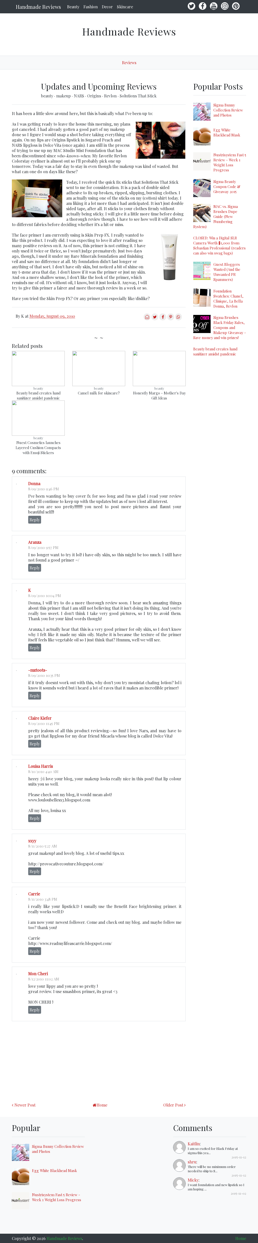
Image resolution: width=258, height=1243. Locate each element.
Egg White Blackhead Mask (226, 132)
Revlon (111, 95)
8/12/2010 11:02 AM (43, 978)
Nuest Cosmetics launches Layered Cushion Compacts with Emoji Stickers (38, 447)
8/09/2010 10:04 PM (44, 595)
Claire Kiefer (40, 718)
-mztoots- (37, 670)
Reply (34, 519)
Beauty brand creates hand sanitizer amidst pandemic (38, 395)
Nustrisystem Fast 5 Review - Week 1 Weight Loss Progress (229, 162)
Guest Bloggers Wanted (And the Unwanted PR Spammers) (226, 272)
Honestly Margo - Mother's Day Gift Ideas (159, 395)
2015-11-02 (238, 1193)
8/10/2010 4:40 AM (43, 771)
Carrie (34, 893)
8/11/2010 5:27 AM (42, 846)
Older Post (173, 1105)
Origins (94, 95)
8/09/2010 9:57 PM (43, 547)
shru (192, 1161)
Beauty (73, 6)
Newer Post (25, 1105)
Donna (34, 483)
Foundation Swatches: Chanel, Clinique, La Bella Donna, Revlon (228, 298)
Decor (107, 6)
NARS (79, 95)
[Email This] (147, 318)
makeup (64, 95)
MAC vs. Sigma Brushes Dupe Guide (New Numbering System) (215, 216)
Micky (193, 1180)
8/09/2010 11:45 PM (43, 723)
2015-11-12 (239, 1157)
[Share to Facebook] (162, 318)
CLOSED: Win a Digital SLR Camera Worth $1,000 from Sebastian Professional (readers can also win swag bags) (219, 245)
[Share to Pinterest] (170, 318)
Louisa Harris (40, 766)
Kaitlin (194, 1143)
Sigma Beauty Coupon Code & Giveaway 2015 (226, 186)
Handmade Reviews (38, 6)
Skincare (125, 6)
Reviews (129, 62)
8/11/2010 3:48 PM (42, 899)
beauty (47, 95)
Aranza (34, 542)
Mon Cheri (38, 973)
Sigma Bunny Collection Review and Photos (228, 110)
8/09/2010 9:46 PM (43, 488)
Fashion (90, 6)
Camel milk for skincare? (99, 392)
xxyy (32, 840)
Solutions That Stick (138, 95)
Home (101, 1105)
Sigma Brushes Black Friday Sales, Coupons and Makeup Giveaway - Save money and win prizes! (219, 327)
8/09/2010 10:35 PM (44, 675)
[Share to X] (154, 318)
